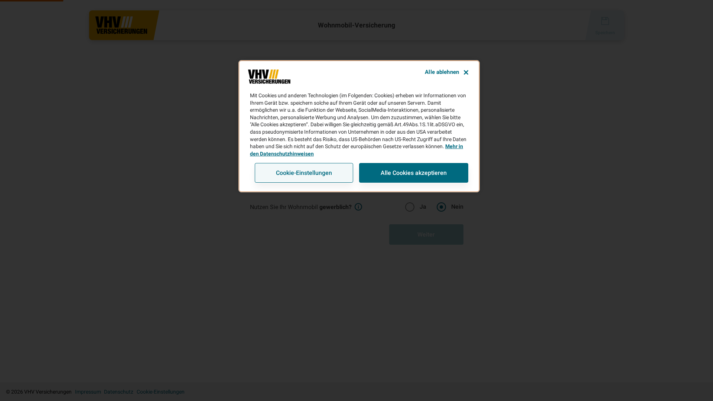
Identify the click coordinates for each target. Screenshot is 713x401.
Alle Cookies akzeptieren (414, 172)
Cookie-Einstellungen (304, 172)
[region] (359, 126)
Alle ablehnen (442, 72)
